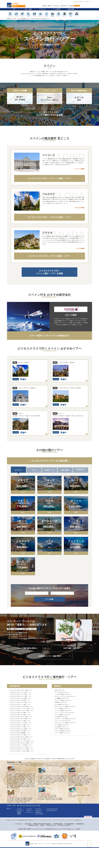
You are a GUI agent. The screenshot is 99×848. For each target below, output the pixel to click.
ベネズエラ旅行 (78, 781)
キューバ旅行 (83, 776)
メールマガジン (56, 5)
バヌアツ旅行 (51, 797)
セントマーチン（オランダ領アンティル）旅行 (78, 783)
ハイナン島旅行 (53, 781)
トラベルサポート (19, 823)
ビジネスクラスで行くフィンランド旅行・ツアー (22, 708)
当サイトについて (57, 828)
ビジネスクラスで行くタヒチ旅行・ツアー (20, 739)
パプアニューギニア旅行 (50, 799)
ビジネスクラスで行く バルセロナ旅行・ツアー (50, 217)
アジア (34, 470)
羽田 (33, 805)
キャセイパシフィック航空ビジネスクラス (65, 706)
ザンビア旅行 (23, 802)
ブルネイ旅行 (51, 782)
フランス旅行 (10, 773)
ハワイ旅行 (70, 795)
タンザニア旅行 (26, 800)
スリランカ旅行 (43, 779)
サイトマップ (42, 828)
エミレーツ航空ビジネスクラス (62, 732)
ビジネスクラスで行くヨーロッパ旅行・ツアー (21, 690)
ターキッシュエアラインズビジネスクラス (65, 696)
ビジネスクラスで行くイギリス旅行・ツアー (21, 698)
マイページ (76, 5)
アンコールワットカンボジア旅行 (58, 777)
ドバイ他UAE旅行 (10, 797)
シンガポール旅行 (57, 778)
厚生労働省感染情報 (69, 823)
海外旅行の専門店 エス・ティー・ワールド (66, 758)
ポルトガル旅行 (26, 775)
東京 (18, 805)
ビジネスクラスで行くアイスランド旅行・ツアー (22, 710)
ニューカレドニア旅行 (42, 796)
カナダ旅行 (86, 775)
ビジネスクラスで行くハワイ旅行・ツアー (20, 726)
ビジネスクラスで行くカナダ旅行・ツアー (20, 730)
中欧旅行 (23, 786)
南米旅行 (70, 785)
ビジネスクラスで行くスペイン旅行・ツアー (40, 18)
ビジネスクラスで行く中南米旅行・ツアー (20, 732)
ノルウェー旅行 (28, 776)
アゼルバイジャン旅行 (29, 783)
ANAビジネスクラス (60, 690)
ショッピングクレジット (51, 810)
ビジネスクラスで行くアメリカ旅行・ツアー (21, 728)
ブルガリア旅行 (22, 782)
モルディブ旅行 (41, 795)
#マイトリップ (29, 812)
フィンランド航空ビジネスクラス (63, 710)
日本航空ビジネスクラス (61, 702)
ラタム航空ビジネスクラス (61, 716)
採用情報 (29, 828)
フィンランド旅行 (12, 776)
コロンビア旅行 (80, 782)
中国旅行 (42, 781)
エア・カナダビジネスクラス (62, 692)
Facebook (42, 825)
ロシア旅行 (14, 783)
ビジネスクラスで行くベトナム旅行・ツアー (21, 745)
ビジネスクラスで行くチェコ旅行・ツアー (20, 714)
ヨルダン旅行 (17, 799)
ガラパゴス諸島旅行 (72, 782)
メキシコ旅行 (71, 776)
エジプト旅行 (30, 797)
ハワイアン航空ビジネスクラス (62, 728)
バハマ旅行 (70, 778)
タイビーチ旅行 (48, 775)
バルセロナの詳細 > (80, 207)
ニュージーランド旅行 (42, 797)
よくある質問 (70, 5)
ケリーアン (28, 810)
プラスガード (38, 808)
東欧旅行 (28, 786)
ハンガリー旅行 (29, 778)
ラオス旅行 (45, 778)
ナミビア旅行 (10, 802)
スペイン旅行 (22, 773)
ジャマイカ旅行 (76, 778)
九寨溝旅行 (47, 781)
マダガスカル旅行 (10, 800)
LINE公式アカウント (51, 825)
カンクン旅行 (77, 776)
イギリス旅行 (29, 773)
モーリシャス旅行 (58, 797)
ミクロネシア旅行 (71, 796)
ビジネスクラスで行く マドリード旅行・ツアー (49, 178)
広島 (36, 805)
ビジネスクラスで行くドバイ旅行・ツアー (20, 720)
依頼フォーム (70, 828)
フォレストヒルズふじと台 (52, 808)
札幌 (39, 805)
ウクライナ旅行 (26, 785)
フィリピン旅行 (46, 777)
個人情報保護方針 (80, 823)
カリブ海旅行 (75, 785)
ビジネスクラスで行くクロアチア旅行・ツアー (21, 706)
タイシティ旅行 (41, 775)
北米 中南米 (65, 470)
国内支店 (49, 5)
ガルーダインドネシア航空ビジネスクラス (65, 722)
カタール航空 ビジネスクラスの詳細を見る (49, 335)
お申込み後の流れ (49, 828)
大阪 (24, 805)
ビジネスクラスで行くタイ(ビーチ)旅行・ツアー (21, 743)
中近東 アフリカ (49, 470)
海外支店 (44, 5)
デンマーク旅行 (13, 780)
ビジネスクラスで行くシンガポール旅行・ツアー (22, 751)
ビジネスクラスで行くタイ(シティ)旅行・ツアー (21, 749)
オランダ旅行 (22, 779)
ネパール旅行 (49, 779)
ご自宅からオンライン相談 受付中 (49, 656)
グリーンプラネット (39, 813)
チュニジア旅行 (10, 799)
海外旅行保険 (28, 823)
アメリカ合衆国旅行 (72, 775)
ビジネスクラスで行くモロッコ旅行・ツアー (21, 718)
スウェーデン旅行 (20, 776)
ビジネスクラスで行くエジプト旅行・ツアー (21, 722)
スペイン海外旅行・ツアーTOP (48, 758)
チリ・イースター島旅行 (88, 779)
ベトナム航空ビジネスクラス (62, 724)
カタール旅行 (23, 799)
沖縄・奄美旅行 (46, 784)
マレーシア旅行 (55, 775)
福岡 (30, 805)
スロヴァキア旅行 (20, 780)
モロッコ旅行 (23, 797)
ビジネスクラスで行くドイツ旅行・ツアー (20, 704)
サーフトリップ (20, 810)
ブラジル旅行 (71, 779)
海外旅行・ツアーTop (11, 18)
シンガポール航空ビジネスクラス (63, 694)
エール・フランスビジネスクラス (63, 720)
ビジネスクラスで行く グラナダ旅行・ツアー (49, 256)
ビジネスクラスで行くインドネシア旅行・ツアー (22, 741)
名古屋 (27, 805)
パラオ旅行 (87, 795)
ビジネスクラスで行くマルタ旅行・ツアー (20, 700)
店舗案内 (24, 828)
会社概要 (20, 828)
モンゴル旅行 (45, 782)
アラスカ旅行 (80, 775)
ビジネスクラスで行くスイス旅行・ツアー (20, 712)
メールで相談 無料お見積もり (27, 648)
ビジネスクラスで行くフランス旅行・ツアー (21, 694)
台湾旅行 (61, 779)
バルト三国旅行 (17, 786)
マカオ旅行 (60, 781)
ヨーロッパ (18, 470)
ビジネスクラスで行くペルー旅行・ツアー (20, 734)
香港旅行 (50, 778)
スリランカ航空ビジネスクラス (62, 708)
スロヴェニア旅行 (28, 780)
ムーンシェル (29, 808)
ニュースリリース (35, 828)
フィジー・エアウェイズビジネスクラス (64, 712)
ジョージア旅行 (21, 783)
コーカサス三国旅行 (14, 787)
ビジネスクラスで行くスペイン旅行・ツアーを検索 (49, 113)
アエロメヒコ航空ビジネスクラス (63, 730)
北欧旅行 (11, 786)
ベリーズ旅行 (87, 782)
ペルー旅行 (83, 778)
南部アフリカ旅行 (19, 800)
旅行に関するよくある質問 (64, 825)
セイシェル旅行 (41, 799)
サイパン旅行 (81, 795)
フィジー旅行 (53, 795)
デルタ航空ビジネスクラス (61, 726)
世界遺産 (19, 812)
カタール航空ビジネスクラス (62, 704)
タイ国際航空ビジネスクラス (62, 698)
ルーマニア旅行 (29, 782)
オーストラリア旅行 (52, 796)
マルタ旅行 (20, 775)
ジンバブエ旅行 (16, 802)
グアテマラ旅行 (71, 781)
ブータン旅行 (56, 779)
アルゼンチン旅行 (78, 779)
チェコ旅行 (14, 778)
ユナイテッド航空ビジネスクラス (63, 700)
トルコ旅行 (17, 797)
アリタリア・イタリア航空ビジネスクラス (65, 718)
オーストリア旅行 (21, 778)
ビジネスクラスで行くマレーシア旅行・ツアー (21, 747)
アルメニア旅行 (10, 785)
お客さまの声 (63, 5)
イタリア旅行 (16, 773)
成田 (21, 805)
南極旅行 (81, 785)
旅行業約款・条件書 (33, 825)
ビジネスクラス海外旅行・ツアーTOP (33, 758)
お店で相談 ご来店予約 (72, 648)
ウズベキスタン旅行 (18, 785)
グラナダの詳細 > (80, 248)
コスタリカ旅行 (86, 781)
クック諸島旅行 (59, 799)
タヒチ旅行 (47, 795)
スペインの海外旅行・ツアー (23, 18)
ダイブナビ (19, 808)
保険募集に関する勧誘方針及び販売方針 (42, 823)
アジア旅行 (40, 784)
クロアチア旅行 (15, 779)
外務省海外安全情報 (57, 823)
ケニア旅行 (29, 799)
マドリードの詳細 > (80, 168)
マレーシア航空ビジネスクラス (62, 714)
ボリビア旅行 (89, 778)
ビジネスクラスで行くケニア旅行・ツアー (20, 724)
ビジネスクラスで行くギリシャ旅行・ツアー (21, 702)
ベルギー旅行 (29, 779)
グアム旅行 (75, 795)
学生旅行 (19, 813)
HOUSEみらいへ (38, 812)
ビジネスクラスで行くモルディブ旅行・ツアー (21, 737)
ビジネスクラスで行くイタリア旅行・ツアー (21, 692)
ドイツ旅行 (14, 775)
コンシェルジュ (38, 810)
